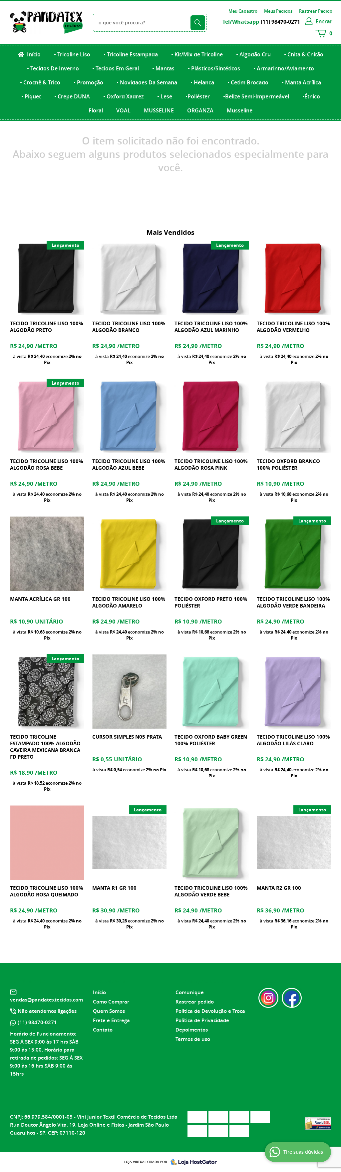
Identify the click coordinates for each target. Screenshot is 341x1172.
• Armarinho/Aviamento (283, 68)
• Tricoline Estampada (131, 54)
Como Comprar (111, 1001)
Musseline (239, 110)
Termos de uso (192, 1039)
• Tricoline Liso (72, 54)
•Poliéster (197, 96)
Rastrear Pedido (315, 11)
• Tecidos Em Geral (115, 68)
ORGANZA (200, 110)
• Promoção (88, 82)
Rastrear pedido (194, 1001)
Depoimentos (191, 1029)
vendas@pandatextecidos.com (46, 999)
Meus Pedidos (278, 11)
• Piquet (31, 96)
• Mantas (163, 68)
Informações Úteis (199, 980)
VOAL (123, 110)
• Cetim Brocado (247, 82)
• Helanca (202, 82)
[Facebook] (292, 998)
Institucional (110, 980)
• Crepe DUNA (72, 96)
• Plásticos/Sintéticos (214, 68)
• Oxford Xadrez (123, 96)
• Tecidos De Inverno (53, 68)
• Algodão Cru (253, 54)
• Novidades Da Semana (147, 82)
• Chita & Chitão (303, 54)
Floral (96, 110)
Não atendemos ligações (47, 1011)
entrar (323, 21)
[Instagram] (268, 998)
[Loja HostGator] (192, 1162)
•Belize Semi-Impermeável (256, 96)
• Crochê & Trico (40, 82)
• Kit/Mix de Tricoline (197, 54)
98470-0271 (280, 21)
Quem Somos (109, 1011)
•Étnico (311, 96)
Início (33, 54)
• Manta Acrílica (301, 82)
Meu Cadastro (242, 11)
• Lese (164, 96)
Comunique (189, 992)
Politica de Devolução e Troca (210, 1011)
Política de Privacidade (202, 1020)
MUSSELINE (159, 110)
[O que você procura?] (197, 22)
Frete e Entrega (111, 1020)
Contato (103, 1029)
